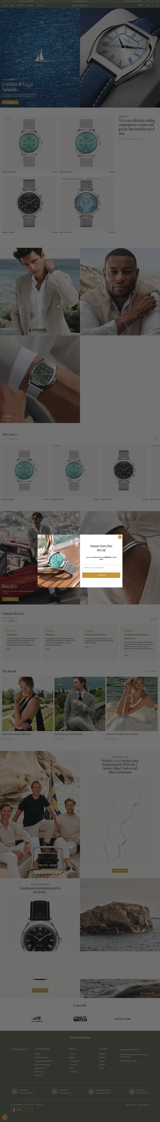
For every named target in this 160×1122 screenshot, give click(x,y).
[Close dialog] (120, 537)
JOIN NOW (101, 575)
